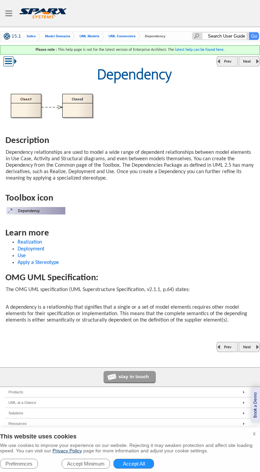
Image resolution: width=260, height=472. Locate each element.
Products (15, 392)
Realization (30, 242)
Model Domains (57, 36)
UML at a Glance (22, 403)
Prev (227, 62)
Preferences (18, 464)
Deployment (31, 249)
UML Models (90, 36)
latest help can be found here (199, 50)
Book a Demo (255, 405)
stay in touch (133, 376)
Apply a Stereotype (38, 262)
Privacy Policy (67, 450)
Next (247, 62)
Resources (17, 424)
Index (31, 36)
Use (22, 256)
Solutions (15, 413)
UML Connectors (122, 36)
